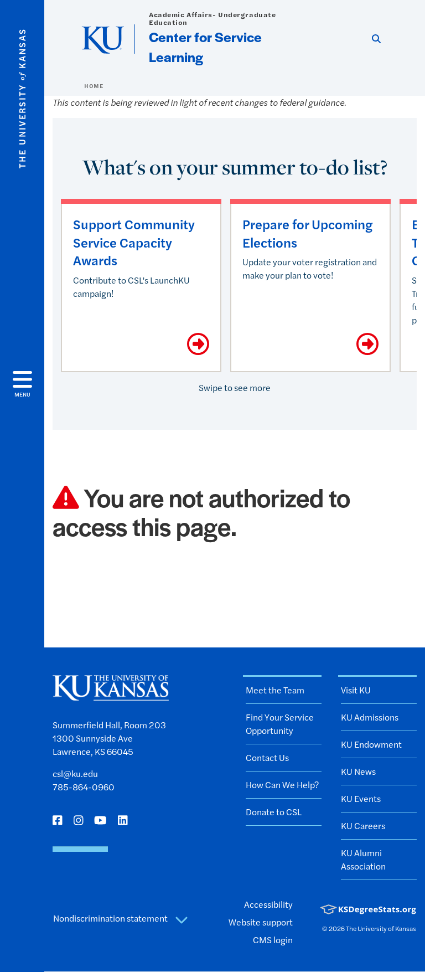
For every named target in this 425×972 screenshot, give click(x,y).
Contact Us (267, 757)
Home (93, 86)
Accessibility (268, 904)
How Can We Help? (282, 784)
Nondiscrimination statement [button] (111, 918)
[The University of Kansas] (111, 695)
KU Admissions (369, 717)
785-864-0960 (84, 786)
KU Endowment (371, 744)
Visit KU (356, 689)
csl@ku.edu (75, 773)
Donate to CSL (274, 811)
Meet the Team (275, 689)
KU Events (361, 798)
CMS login (273, 939)
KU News (358, 771)
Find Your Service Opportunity (280, 724)
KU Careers (363, 825)
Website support (261, 922)
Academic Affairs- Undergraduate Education (212, 18)
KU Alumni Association (363, 859)
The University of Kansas (381, 928)
